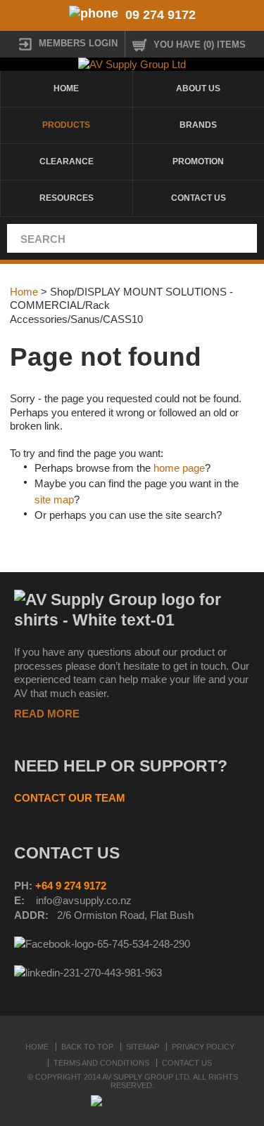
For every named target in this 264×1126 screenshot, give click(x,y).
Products (66, 125)
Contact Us (187, 1063)
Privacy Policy (203, 1046)
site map (54, 499)
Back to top (87, 1046)
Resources (66, 198)
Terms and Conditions (101, 1063)
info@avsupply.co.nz (84, 900)
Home (66, 88)
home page (179, 468)
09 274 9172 (160, 15)
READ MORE (47, 714)
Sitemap (142, 1046)
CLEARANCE (66, 161)
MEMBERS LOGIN (78, 43)
